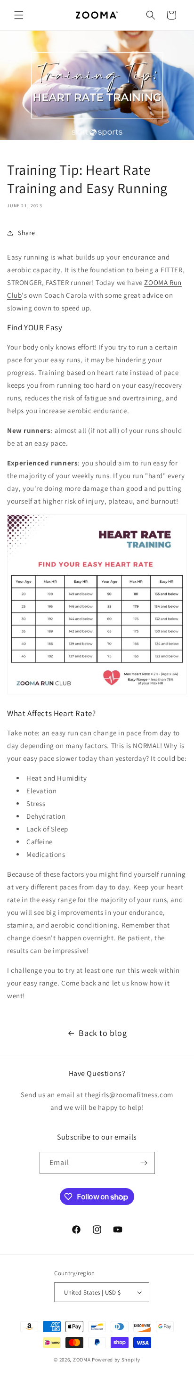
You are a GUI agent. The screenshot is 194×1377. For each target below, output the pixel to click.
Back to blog (103, 1032)
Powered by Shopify (116, 1359)
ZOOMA (82, 1359)
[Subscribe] (144, 1163)
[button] (18, 15)
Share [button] (26, 232)
